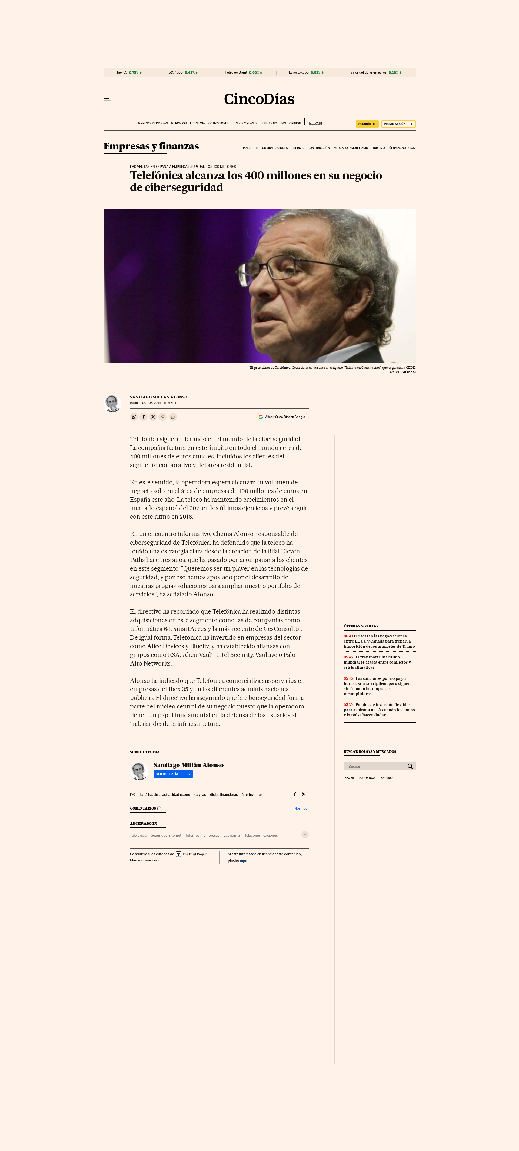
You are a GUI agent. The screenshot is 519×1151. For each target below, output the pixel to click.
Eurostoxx (367, 778)
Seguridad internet (166, 835)
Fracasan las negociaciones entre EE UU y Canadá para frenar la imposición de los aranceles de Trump (379, 641)
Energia (298, 148)
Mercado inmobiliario (351, 148)
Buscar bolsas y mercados (370, 752)
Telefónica (138, 835)
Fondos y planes (244, 123)
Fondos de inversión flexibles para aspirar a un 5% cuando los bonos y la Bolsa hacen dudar (379, 709)
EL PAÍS (313, 121)
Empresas (211, 835)
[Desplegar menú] (107, 99)
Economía (197, 123)
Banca (247, 148)
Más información (143, 860)
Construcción (319, 148)
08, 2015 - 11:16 (159, 403)
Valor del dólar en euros (369, 72)
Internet (192, 835)
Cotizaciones (218, 123)
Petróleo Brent (236, 72)
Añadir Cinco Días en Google (285, 417)
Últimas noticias (273, 123)
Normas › (301, 808)
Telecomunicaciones (272, 148)
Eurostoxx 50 (299, 72)
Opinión (295, 123)
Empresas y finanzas (152, 123)
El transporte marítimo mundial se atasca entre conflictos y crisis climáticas (377, 662)
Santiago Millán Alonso (158, 397)
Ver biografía (167, 774)
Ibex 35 (121, 72)
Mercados (179, 123)
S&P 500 (176, 72)
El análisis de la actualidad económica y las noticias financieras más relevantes (200, 794)
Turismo (378, 148)
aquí (243, 860)
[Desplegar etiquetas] (305, 834)
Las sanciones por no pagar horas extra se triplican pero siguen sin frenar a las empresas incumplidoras (377, 686)
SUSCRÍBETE (367, 124)
